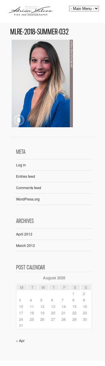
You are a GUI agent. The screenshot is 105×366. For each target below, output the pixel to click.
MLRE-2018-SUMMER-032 (39, 31)
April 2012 (24, 233)
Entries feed (25, 176)
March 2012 (25, 245)
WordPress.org (28, 198)
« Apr (20, 340)
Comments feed (28, 187)
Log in (21, 164)
